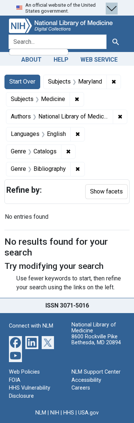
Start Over (22, 81)
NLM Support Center (96, 372)
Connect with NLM (31, 326)
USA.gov (88, 413)
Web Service (99, 59)
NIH (54, 413)
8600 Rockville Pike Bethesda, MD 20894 (96, 339)
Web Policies (24, 372)
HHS (68, 413)
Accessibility (86, 380)
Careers (80, 388)
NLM (40, 413)
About (31, 59)
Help (61, 59)
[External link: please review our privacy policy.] (15, 342)
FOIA (14, 380)
